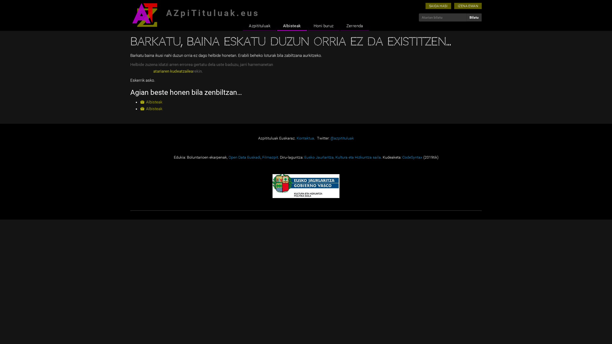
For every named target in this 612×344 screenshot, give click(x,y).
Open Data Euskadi (245, 157)
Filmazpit (270, 157)
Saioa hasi (438, 6)
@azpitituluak (342, 138)
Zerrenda (354, 25)
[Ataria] (144, 15)
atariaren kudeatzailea (173, 71)
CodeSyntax (412, 157)
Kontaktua (305, 138)
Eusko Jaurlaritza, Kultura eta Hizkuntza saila (342, 157)
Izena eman (468, 6)
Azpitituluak (259, 25)
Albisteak (292, 25)
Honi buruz (324, 25)
